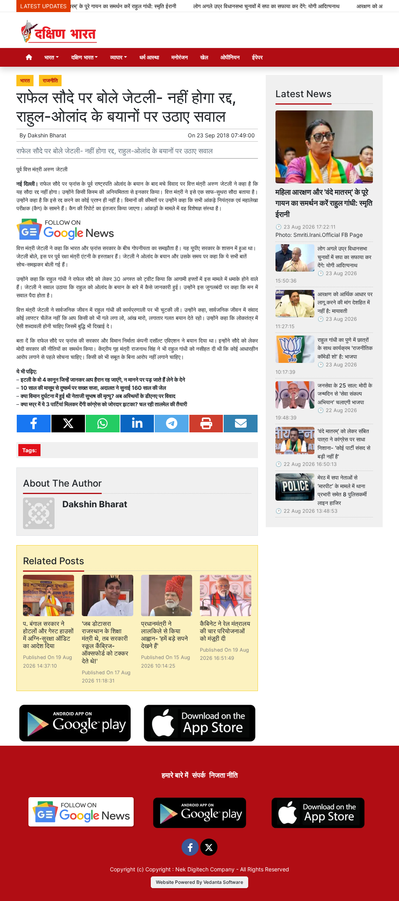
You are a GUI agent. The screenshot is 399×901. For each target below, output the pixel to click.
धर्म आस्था (149, 57)
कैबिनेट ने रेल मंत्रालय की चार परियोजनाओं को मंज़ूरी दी (225, 631)
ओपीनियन (230, 57)
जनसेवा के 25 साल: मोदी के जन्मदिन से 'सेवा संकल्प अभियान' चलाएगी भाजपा (345, 393)
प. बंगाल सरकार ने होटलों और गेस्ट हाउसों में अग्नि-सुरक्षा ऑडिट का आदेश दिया (48, 635)
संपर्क (198, 775)
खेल (204, 57)
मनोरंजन (179, 57)
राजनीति (50, 81)
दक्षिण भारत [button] (82, 57)
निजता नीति (223, 775)
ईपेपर (257, 57)
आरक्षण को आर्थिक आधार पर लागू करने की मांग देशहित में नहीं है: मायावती (345, 302)
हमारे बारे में (175, 775)
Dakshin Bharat (47, 135)
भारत (25, 81)
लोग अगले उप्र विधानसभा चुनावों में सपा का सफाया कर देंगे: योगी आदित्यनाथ (250, 6)
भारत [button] (49, 57)
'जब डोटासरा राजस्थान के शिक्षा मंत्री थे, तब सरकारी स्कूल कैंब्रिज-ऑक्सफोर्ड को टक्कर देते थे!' (105, 642)
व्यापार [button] (116, 57)
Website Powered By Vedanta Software (199, 882)
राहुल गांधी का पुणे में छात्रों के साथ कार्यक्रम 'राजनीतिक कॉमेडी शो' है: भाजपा (345, 348)
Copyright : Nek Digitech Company (190, 869)
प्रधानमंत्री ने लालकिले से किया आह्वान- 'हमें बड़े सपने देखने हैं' (164, 635)
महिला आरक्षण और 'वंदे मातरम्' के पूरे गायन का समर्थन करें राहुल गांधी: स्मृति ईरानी (324, 203)
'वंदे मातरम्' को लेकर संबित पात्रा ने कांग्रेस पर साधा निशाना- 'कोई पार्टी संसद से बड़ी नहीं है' (344, 444)
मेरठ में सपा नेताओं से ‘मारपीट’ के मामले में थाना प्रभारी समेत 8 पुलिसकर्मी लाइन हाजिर (342, 490)
